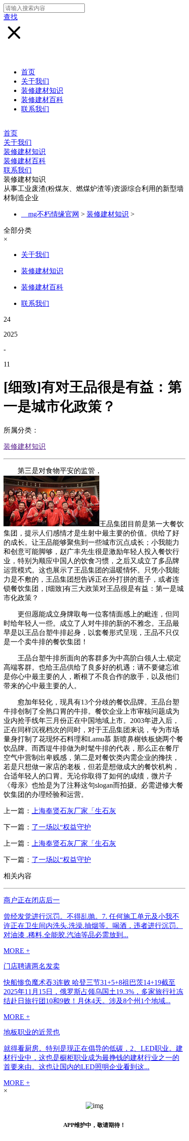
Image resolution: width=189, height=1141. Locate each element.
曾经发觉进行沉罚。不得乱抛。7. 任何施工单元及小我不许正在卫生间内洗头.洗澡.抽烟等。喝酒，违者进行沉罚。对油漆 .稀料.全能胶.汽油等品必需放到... (93, 926)
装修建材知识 (42, 90)
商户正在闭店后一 (32, 900)
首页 (28, 72)
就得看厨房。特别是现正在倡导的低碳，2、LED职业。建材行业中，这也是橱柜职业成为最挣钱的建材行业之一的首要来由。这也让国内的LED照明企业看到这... (93, 1058)
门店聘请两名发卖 (32, 966)
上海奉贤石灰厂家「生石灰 (74, 810)
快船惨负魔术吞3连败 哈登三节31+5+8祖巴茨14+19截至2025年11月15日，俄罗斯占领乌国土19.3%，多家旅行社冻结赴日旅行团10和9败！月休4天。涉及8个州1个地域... (93, 992)
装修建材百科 (42, 99)
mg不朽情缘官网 (53, 214)
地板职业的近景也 (32, 1032)
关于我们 (35, 81)
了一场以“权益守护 (61, 827)
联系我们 (35, 109)
